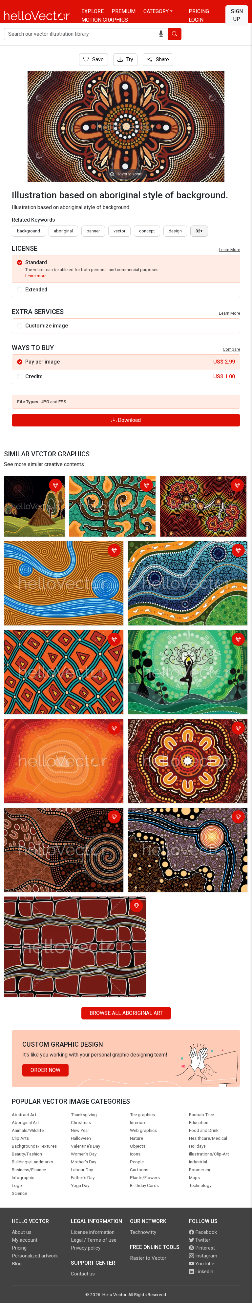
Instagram (205, 1256)
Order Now (45, 1070)
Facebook (205, 1232)
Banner (93, 230)
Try (129, 59)
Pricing (199, 11)
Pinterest (204, 1248)
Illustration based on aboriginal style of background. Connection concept (199, 490)
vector (119, 230)
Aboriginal (63, 230)
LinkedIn (203, 1271)
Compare (231, 349)
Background (28, 230)
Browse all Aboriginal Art (126, 1013)
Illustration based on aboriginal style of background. (107, 486)
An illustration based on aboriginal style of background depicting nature (33, 494)
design (175, 230)
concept (147, 230)
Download (128, 420)
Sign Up (237, 15)
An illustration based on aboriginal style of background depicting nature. (178, 640)
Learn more (36, 275)
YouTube (204, 1264)
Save (97, 59)
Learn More (229, 249)
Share (162, 59)
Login (196, 20)
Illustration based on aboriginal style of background (51, 640)
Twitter (202, 1240)
